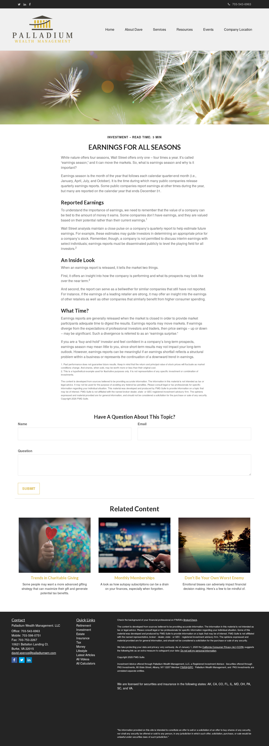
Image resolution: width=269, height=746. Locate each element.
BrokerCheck (190, 619)
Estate (80, 634)
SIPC (190, 667)
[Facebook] (30, 4)
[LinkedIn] (25, 4)
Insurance (83, 638)
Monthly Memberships (135, 577)
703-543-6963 (241, 4)
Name (22, 424)
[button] (134, 29)
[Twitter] (19, 4)
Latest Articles (85, 655)
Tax (78, 642)
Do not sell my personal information (198, 650)
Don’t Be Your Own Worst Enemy (214, 577)
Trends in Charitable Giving (55, 577)
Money (80, 646)
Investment (83, 629)
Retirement (83, 625)
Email (142, 424)
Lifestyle (81, 651)
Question (25, 451)
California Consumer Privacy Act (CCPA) (223, 647)
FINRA (183, 667)
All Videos (82, 659)
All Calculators (85, 663)
